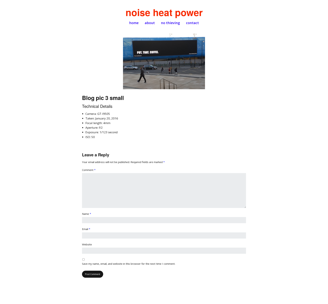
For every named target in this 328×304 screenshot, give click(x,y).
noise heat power (164, 12)
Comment (88, 170)
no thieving (170, 23)
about (150, 23)
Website (87, 244)
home (134, 23)
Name (86, 213)
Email (86, 229)
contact (192, 23)
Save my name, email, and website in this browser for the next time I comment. (128, 263)
